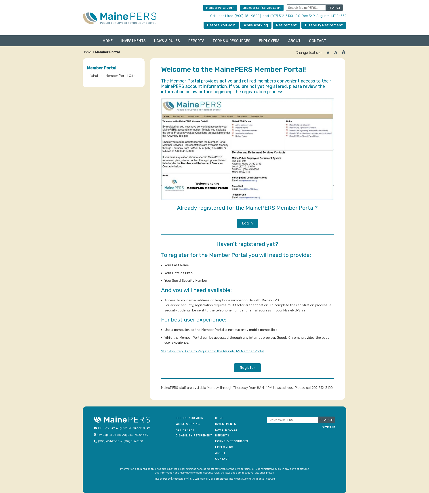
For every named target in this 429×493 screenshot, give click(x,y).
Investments (133, 41)
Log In (247, 223)
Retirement (286, 25)
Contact (317, 41)
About (294, 41)
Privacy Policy (162, 478)
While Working (256, 25)
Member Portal (101, 68)
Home (108, 41)
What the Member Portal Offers (114, 76)
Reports (196, 41)
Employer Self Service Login (262, 7)
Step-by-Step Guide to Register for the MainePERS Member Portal (212, 351)
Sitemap (328, 427)
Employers (269, 41)
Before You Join (221, 25)
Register (247, 368)
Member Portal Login (220, 7)
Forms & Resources (231, 41)
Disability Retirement (324, 25)
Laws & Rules (167, 41)
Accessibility (180, 478)
